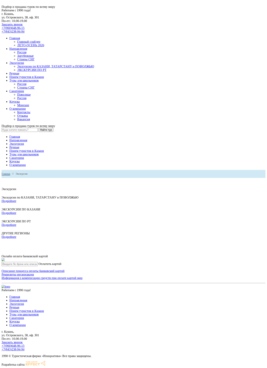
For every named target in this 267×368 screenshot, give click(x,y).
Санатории (16, 91)
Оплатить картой (50, 264)
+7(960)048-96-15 (13, 28)
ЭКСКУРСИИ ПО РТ (32, 70)
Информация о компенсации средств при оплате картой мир (42, 278)
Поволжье (24, 94)
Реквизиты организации (18, 274)
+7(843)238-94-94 (13, 31)
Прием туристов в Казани (26, 77)
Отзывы (22, 115)
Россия (21, 52)
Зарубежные (25, 55)
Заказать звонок (12, 24)
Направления (18, 48)
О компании (17, 108)
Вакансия (23, 119)
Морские (23, 105)
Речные (14, 73)
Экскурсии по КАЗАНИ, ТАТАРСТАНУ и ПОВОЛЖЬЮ (55, 66)
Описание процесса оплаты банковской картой (33, 271)
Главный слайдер (28, 41)
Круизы (14, 101)
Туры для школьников (24, 80)
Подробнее (9, 201)
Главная (14, 38)
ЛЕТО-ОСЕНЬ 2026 (30, 45)
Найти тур (46, 129)
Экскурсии (16, 62)
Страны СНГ (26, 59)
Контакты (23, 112)
